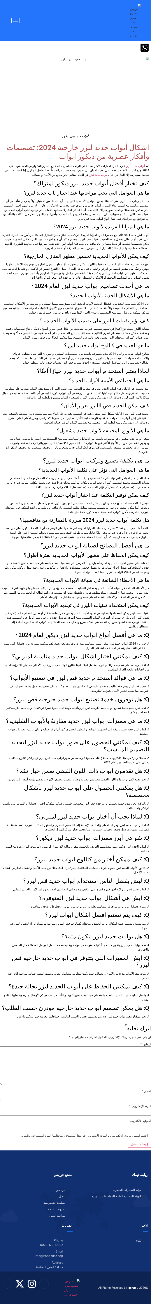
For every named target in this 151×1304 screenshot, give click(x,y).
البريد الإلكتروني (140, 1105)
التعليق (145, 1044)
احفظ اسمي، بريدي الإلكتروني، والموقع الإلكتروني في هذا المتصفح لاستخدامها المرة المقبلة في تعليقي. (84, 1135)
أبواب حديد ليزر (135, 166)
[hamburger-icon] (15, 20)
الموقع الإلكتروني (140, 1120)
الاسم (146, 1091)
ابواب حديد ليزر (98, 175)
